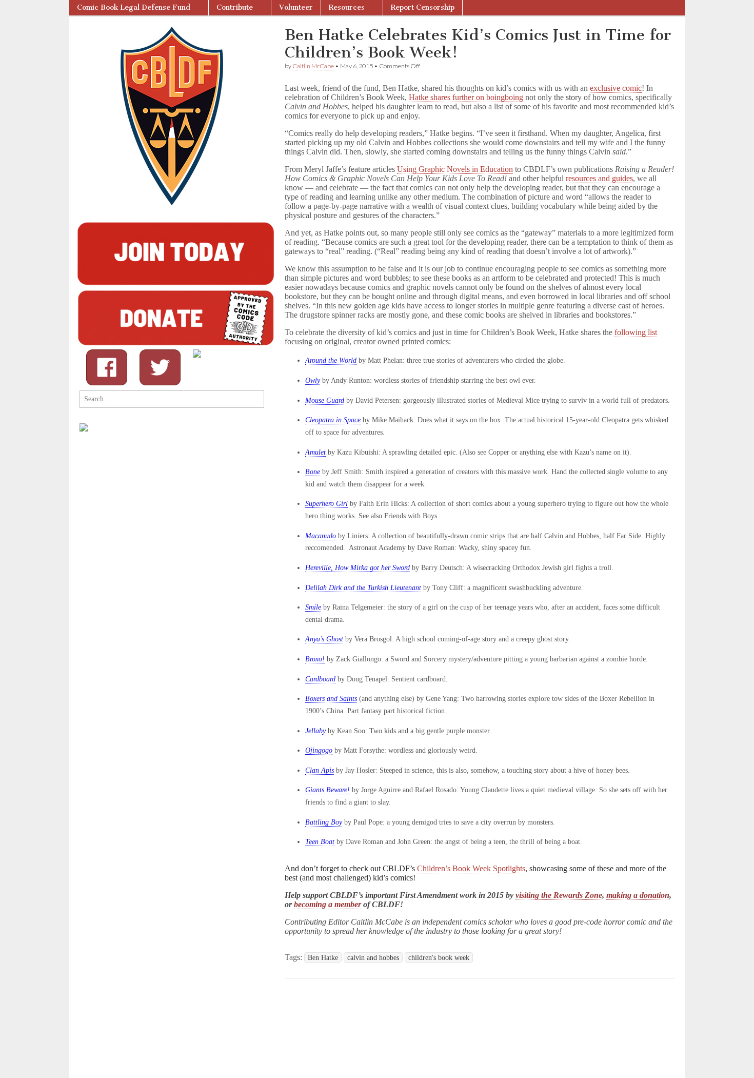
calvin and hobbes (373, 957)
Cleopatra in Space (333, 420)
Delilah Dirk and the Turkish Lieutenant (363, 588)
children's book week (438, 957)
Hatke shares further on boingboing (466, 97)
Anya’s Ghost (324, 639)
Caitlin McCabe (313, 66)
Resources (347, 7)
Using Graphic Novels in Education (455, 169)
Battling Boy (323, 822)
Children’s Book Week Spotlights (471, 868)
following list (635, 332)
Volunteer (296, 7)
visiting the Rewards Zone (558, 895)
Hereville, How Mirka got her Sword (357, 568)
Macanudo (320, 536)
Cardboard (320, 679)
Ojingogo (318, 750)
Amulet (315, 452)
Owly (312, 380)
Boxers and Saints (331, 698)
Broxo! (315, 659)
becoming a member (327, 904)
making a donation (637, 895)
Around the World (330, 360)
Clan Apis (319, 770)
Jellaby (315, 731)
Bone (312, 472)
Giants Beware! (327, 790)
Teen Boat (319, 842)
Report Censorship (422, 7)
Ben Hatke (323, 957)
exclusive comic (616, 88)
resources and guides (598, 178)
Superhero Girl (326, 503)
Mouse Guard (324, 400)
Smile (313, 607)
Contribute (234, 7)
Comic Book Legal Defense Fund (133, 7)
